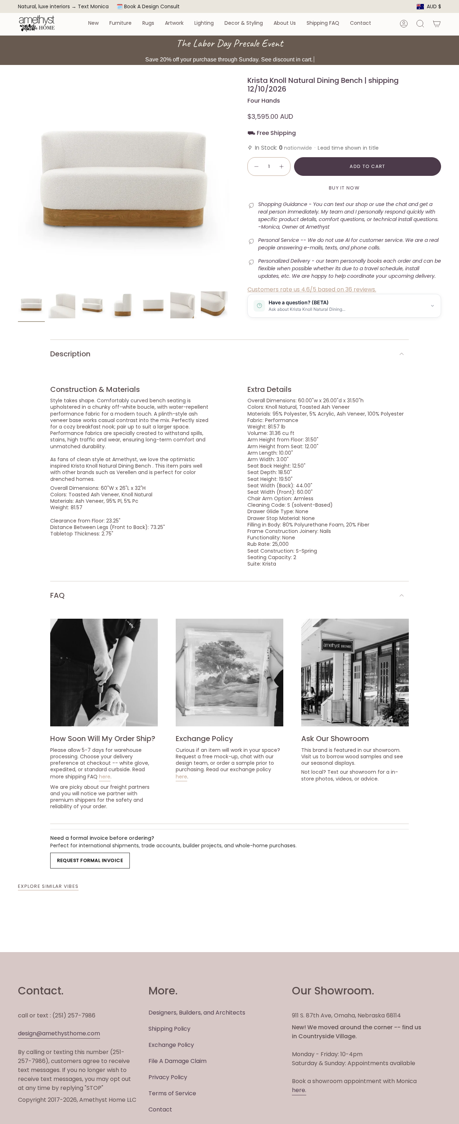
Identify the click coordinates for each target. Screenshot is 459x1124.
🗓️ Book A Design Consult (148, 6)
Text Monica (93, 7)
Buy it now (344, 187)
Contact (160, 1109)
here (104, 776)
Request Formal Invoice (90, 860)
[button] (93, 23)
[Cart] (437, 24)
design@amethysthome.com (59, 1033)
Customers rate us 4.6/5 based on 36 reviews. (311, 289)
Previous (18, 182)
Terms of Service (172, 1093)
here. (299, 1090)
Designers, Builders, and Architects (196, 1012)
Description (70, 354)
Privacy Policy (167, 1077)
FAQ (57, 595)
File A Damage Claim (177, 1061)
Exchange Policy (171, 1045)
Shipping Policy (169, 1029)
